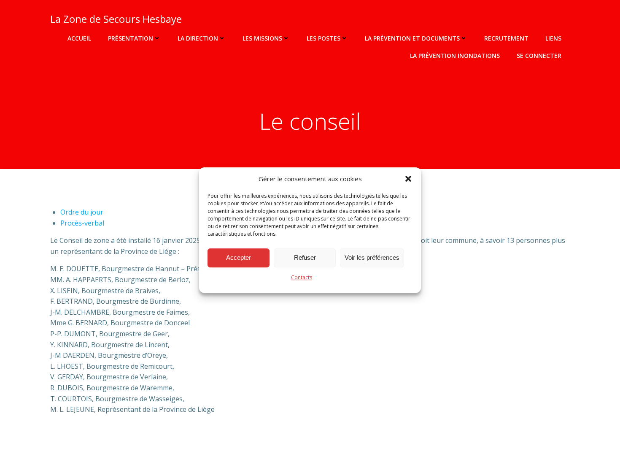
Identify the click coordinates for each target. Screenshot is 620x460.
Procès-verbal (82, 223)
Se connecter (539, 56)
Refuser (305, 257)
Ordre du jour (81, 212)
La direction (198, 38)
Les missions (262, 38)
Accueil (79, 38)
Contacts (301, 277)
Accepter (238, 257)
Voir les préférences (372, 257)
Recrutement (506, 38)
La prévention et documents (412, 38)
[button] (408, 178)
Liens (553, 38)
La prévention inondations (455, 56)
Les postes (323, 38)
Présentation (130, 38)
